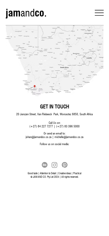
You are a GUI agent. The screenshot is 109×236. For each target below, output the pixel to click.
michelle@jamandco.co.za (69, 137)
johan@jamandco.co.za (38, 137)
